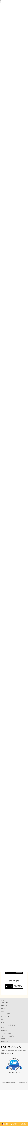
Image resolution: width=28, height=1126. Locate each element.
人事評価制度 (4, 1002)
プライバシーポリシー (6, 1033)
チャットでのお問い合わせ (5, 1124)
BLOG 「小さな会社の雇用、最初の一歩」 (11, 1025)
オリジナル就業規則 (6, 1014)
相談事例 (3, 1027)
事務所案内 (4, 1005)
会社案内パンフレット (24, 1124)
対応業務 (3, 1008)
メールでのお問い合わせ (15, 1124)
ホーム (2, 1000)
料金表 (2, 1011)
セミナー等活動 (5, 1016)
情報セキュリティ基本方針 (7, 1036)
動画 (2, 1019)
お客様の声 (4, 1030)
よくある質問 (4, 1022)
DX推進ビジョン (5, 1038)
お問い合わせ (4, 1041)
